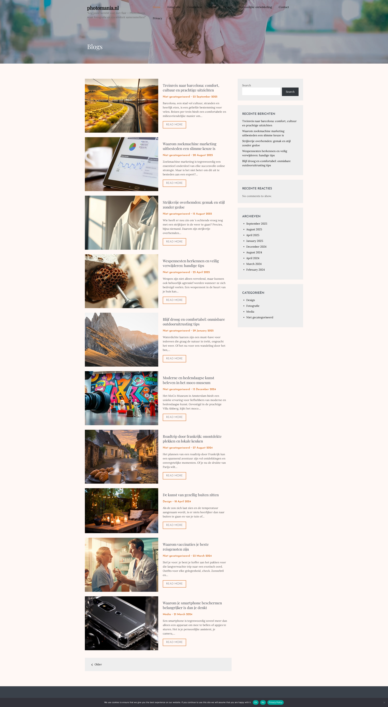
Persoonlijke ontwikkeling (255, 7)
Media (212, 7)
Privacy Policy (275, 702)
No (263, 702)
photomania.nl (103, 7)
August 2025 (254, 229)
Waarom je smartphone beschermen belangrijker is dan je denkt (192, 605)
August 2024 (254, 252)
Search (246, 85)
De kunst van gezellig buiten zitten (191, 494)
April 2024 (252, 258)
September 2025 (256, 223)
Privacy (157, 18)
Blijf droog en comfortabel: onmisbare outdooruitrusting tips (194, 321)
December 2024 (256, 246)
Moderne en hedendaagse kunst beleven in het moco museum (188, 380)
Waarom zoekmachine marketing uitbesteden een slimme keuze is (189, 146)
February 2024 (255, 269)
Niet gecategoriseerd (176, 97)
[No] (384, 702)
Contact (284, 7)
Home (157, 7)
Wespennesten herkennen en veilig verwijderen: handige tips (191, 263)
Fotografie (174, 7)
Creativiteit (194, 7)
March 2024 (254, 264)
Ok (255, 702)
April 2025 (252, 235)
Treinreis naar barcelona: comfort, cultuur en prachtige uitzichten (191, 87)
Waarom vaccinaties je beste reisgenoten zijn (186, 546)
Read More (174, 124)
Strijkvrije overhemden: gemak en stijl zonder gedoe (194, 204)
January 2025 (254, 241)
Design (227, 7)
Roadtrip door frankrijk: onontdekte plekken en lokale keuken (192, 438)
